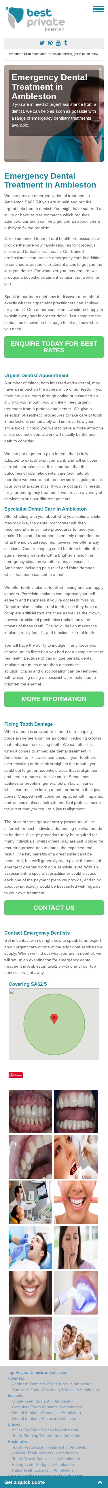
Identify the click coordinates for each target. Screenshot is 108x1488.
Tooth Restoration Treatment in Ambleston (50, 1447)
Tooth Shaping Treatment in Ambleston (47, 1435)
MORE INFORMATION (54, 698)
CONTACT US (54, 907)
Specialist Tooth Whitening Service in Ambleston (55, 1389)
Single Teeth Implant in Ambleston (43, 1401)
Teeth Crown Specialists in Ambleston (46, 1458)
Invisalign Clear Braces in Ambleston (45, 1430)
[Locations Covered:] (7, 9)
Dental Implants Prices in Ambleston (44, 1418)
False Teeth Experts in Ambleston (42, 1470)
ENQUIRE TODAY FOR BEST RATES (54, 347)
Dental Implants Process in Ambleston (46, 1412)
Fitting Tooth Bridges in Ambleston (43, 1464)
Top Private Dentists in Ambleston (38, 1372)
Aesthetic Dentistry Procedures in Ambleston (52, 1384)
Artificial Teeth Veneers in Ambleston (45, 1453)
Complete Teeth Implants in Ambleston (47, 1407)
